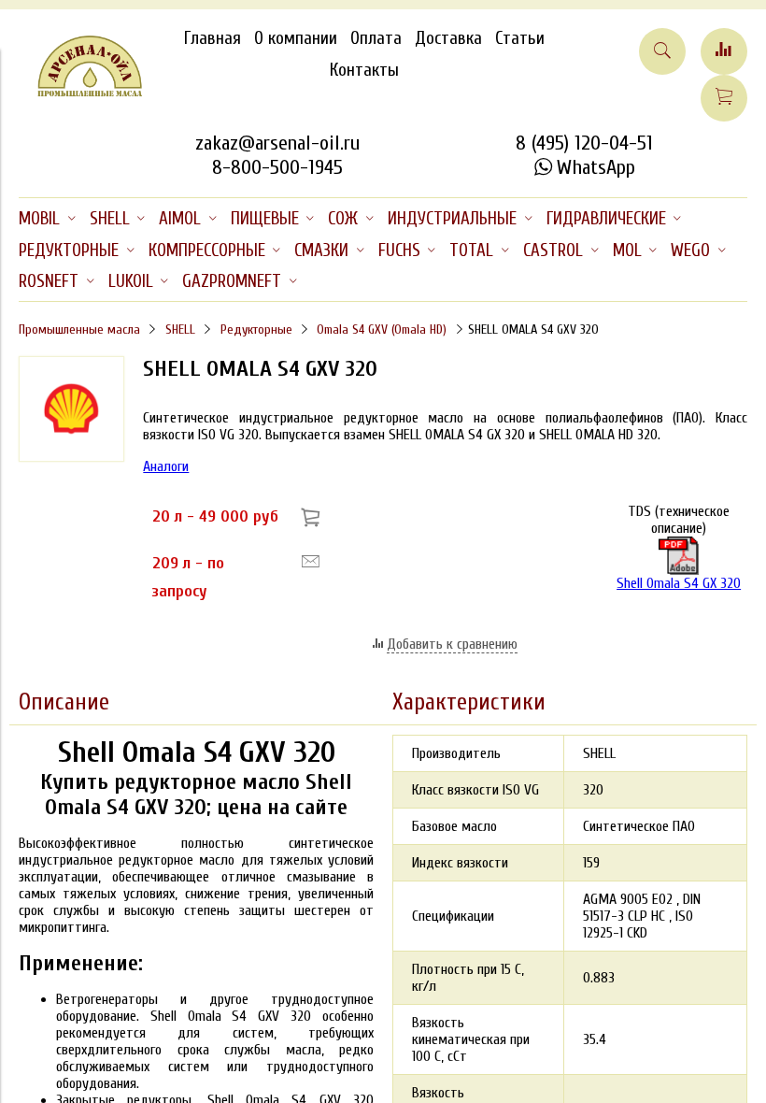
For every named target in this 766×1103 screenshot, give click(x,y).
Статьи (520, 38)
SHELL (180, 329)
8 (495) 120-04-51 (584, 143)
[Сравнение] (724, 51)
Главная (212, 38)
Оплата (376, 38)
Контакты (364, 70)
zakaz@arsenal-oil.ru (277, 143)
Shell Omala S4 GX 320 (679, 583)
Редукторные (256, 329)
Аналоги (166, 466)
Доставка (448, 38)
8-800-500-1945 (277, 167)
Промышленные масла (79, 329)
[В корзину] (313, 516)
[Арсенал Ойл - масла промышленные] (81, 92)
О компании (295, 38)
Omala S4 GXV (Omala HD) (382, 329)
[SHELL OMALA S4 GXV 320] (71, 457)
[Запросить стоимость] (310, 562)
